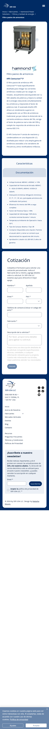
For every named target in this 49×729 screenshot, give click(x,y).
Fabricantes (9, 413)
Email (10, 296)
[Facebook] (43, 391)
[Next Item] (37, 40)
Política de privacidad (19, 719)
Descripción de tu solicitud (18, 332)
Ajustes (13, 725)
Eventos (8, 420)
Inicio (4, 12)
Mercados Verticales (13, 417)
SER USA (13, 7)
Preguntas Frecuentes (13, 437)
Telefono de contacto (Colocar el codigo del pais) (24, 309)
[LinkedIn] (39, 391)
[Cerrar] (46, 710)
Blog (6, 424)
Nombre (11, 285)
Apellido (29, 285)
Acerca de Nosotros (12, 410)
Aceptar (36, 725)
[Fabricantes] (23, 413)
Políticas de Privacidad (14, 443)
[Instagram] (43, 387)
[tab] (24, 163)
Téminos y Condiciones (14, 440)
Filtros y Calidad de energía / (23, 14)
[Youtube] (39, 394)
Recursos (8, 433)
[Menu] (43, 6)
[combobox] (34, 301)
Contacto (8, 427)
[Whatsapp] (39, 387)
